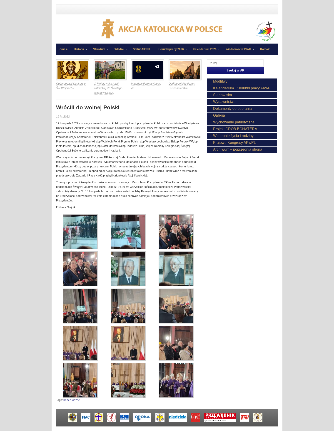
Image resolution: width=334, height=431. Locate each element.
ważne (76, 400)
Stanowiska (222, 95)
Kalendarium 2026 (203, 51)
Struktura (97, 51)
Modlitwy (220, 81)
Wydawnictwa (224, 102)
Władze (117, 51)
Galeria (219, 115)
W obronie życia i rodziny (233, 136)
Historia (77, 51)
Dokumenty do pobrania (232, 108)
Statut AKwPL (142, 49)
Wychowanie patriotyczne (233, 122)
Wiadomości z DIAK (236, 51)
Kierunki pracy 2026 (169, 51)
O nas (63, 49)
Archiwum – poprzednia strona (237, 149)
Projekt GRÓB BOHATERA (235, 129)
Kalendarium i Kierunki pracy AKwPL (243, 88)
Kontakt (265, 49)
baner (66, 400)
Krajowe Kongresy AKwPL (234, 142)
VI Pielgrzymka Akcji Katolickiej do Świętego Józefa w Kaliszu (108, 88)
